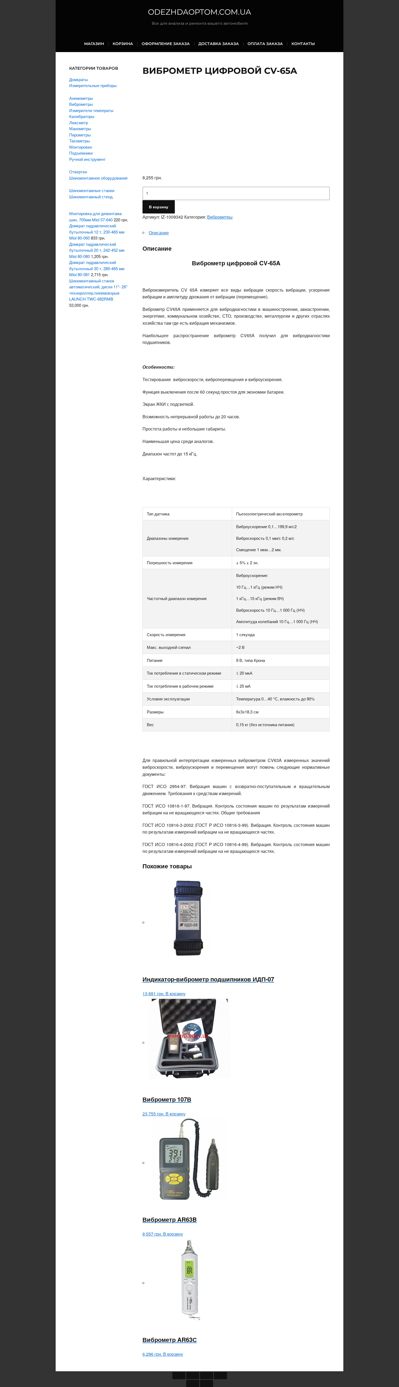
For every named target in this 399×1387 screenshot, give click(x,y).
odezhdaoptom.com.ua (199, 12)
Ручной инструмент (87, 159)
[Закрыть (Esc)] (178, 1375)
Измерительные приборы (93, 85)
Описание (159, 232)
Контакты (303, 43)
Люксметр (78, 122)
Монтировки (80, 147)
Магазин (94, 43)
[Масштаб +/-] (220, 1375)
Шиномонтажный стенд (91, 196)
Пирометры (80, 135)
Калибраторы (81, 116)
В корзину (158, 206)
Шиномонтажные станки (91, 190)
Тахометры (79, 141)
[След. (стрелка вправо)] (206, 1383)
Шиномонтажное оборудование (98, 178)
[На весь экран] (206, 1375)
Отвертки (78, 171)
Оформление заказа (166, 43)
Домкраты (78, 79)
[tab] (236, 232)
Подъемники (81, 153)
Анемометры (81, 98)
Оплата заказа (265, 43)
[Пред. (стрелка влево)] (192, 1383)
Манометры (80, 128)
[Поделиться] (192, 1375)
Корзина (123, 43)
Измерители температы (91, 110)
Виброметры (220, 217)
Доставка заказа (218, 43)
